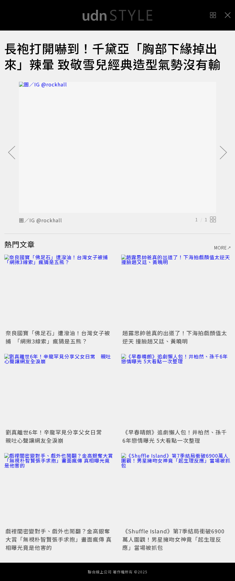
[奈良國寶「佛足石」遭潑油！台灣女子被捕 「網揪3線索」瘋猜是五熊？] (59, 291)
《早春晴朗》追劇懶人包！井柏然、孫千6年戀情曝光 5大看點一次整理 (174, 436)
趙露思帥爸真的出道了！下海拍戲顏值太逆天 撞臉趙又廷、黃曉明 (174, 337)
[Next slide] (223, 153)
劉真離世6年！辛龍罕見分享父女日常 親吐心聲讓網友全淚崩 (57, 436)
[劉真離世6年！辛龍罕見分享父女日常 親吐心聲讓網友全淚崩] (59, 390)
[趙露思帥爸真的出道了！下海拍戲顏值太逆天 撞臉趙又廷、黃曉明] (176, 291)
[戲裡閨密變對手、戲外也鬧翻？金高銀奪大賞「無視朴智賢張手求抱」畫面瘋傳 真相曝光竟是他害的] (59, 489)
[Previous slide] (11, 153)
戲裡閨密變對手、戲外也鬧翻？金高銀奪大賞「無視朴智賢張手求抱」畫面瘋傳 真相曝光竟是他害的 (59, 539)
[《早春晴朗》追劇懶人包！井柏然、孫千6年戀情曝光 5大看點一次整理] (176, 390)
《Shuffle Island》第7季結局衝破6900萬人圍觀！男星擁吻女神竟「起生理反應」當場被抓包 (173, 539)
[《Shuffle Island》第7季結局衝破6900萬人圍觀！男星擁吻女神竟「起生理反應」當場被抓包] (176, 489)
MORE (220, 247)
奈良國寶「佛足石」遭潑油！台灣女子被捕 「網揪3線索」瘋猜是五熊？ (58, 337)
